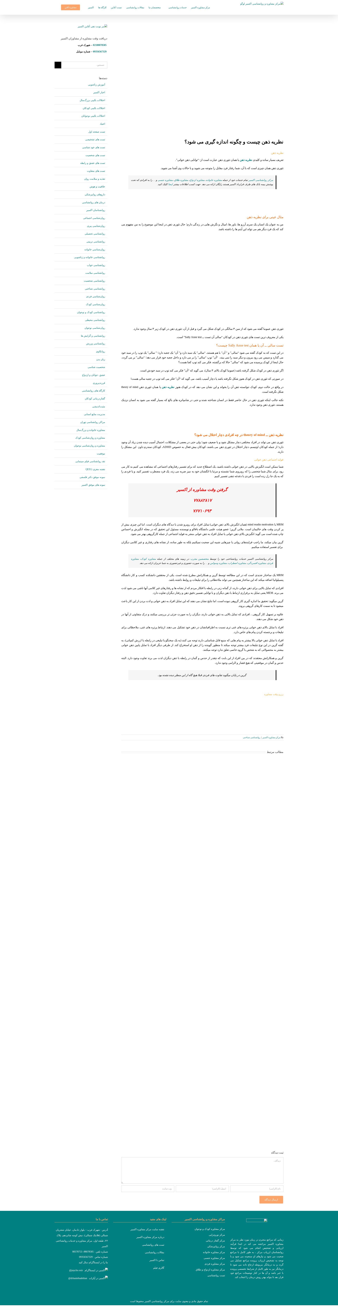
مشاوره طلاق (181, 180)
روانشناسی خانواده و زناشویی (89, 257)
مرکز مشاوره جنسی (214, 1258)
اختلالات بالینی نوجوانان (93, 116)
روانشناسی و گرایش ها (93, 336)
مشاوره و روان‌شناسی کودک (90, 437)
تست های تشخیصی (95, 139)
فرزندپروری (99, 383)
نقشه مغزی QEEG (95, 469)
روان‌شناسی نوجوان (94, 328)
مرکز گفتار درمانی (215, 1240)
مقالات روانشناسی (154, 1252)
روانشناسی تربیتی (95, 241)
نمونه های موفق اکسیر (93, 485)
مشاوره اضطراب (237, 563)
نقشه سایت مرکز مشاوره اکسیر (147, 1229)
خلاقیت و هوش (97, 186)
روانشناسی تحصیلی (95, 233)
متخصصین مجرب (199, 559)
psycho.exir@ (76, 1270)
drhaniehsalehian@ (77, 1278)
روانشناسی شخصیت (94, 281)
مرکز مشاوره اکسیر (271, 737)
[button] (55, 7)
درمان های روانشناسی (93, 202)
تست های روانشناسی (153, 1245)
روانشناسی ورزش (95, 343)
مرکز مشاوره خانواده (214, 1252)
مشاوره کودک (148, 559)
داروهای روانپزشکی (95, 194)
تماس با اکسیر (156, 1260)
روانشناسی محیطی (95, 320)
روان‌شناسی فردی (95, 296)
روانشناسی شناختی (251, 737)
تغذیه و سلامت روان (94, 179)
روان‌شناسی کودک (95, 304)
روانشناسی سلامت (95, 273)
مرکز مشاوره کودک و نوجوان (210, 1229)
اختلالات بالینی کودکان (94, 108)
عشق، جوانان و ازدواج (93, 375)
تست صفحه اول (96, 131)
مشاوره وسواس (218, 563)
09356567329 (100, 51)
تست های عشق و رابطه (92, 163)
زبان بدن (100, 359)
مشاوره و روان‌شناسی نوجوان (89, 445)
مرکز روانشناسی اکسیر (261, 180)
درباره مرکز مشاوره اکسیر (150, 1237)
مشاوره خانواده (214, 180)
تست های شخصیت (95, 155)
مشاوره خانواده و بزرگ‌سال (90, 430)
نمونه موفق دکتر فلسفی (92, 477)
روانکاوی (100, 351)
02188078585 (100, 45)
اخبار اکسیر (99, 92)
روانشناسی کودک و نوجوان (91, 312)
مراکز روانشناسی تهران (92, 422)
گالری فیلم (158, 1268)
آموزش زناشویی (96, 84)
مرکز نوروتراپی (217, 1235)
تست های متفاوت (96, 171)
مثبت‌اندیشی (98, 406)
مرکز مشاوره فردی (215, 1264)
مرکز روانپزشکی (216, 1246)
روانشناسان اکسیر (95, 210)
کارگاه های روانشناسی (93, 390)
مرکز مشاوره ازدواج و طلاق (210, 1269)
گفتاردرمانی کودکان (95, 398)
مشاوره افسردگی (257, 563)
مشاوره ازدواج (197, 180)
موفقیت (101, 453)
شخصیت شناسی (96, 367)
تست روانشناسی (216, 1275)
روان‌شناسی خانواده (94, 249)
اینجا (170, 184)
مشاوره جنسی (165, 180)
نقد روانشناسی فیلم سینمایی (90, 461)
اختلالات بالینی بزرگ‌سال (92, 100)
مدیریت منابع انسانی (94, 414)
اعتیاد (102, 124)
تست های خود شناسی (93, 147)
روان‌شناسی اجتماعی (94, 218)
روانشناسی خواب (96, 265)
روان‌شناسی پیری (96, 226)
